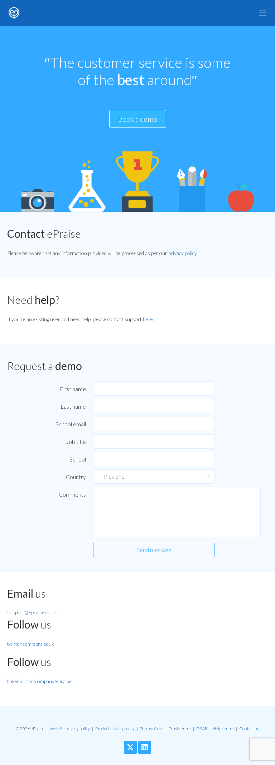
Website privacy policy (70, 728)
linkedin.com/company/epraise (39, 681)
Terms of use (151, 728)
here (148, 319)
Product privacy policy (115, 728)
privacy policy (182, 253)
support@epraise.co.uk (32, 612)
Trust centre (180, 728)
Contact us (249, 728)
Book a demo (137, 119)
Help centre (223, 728)
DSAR (201, 728)
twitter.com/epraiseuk (30, 644)
